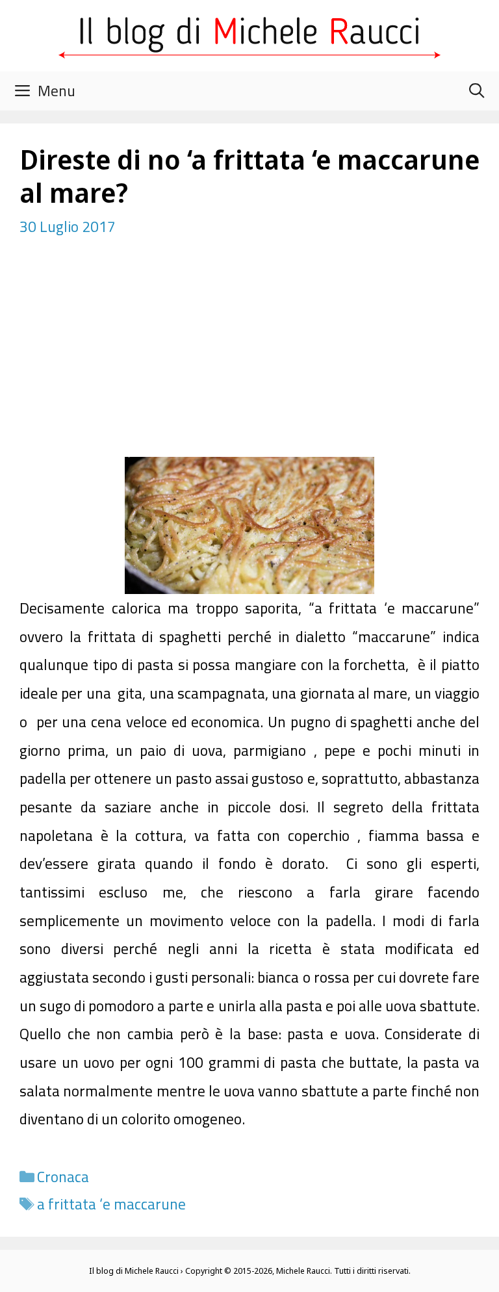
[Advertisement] (249, 359)
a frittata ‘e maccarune (111, 1204)
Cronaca (63, 1177)
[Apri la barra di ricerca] (476, 90)
